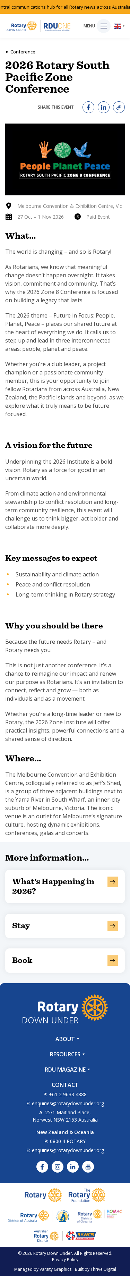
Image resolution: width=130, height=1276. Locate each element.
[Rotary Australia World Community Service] (65, 1236)
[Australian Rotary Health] (39, 1216)
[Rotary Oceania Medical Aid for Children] (100, 1216)
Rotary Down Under (52, 1253)
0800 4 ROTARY (68, 1141)
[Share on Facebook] (88, 107)
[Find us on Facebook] (42, 1167)
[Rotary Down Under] (38, 26)
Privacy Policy (65, 1259)
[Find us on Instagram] (57, 1167)
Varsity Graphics (55, 1269)
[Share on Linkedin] (104, 107)
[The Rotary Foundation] (87, 1195)
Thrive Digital (103, 1269)
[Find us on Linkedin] (73, 1167)
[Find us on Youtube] (88, 1167)
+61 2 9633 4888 (68, 1094)
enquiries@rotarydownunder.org (68, 1103)
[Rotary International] (43, 1195)
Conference (22, 52)
